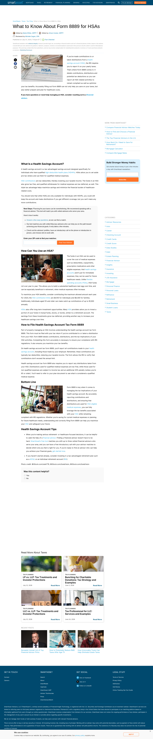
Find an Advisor (140, 3)
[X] (15, 60)
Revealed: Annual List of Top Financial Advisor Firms (32, 651)
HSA (69, 309)
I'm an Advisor (127, 3)
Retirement (48, 2)
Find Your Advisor (65, 242)
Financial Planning (63, 2)
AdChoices (116, 683)
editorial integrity (33, 43)
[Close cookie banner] (150, 731)
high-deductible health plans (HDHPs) (60, 172)
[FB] (15, 63)
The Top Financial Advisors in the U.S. (121, 138)
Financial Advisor (113, 261)
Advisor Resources (113, 222)
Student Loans (112, 308)
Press (42, 696)
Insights (109, 265)
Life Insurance (111, 278)
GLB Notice (116, 687)
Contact (6, 677)
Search (42, 677)
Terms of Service (118, 677)
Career (109, 231)
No (27, 478)
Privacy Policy (117, 680)
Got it (131, 734)
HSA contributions (28, 181)
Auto (108, 226)
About (42, 680)
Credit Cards (111, 239)
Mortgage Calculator (114, 149)
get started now (58, 451)
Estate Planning (112, 256)
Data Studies (111, 248)
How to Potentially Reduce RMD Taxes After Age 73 (62, 651)
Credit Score (111, 243)
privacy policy (80, 735)
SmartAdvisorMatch (46, 700)
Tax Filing (30, 21)
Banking (76, 2)
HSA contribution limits (41, 298)
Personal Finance (113, 286)
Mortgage (30, 2)
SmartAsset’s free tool (39, 441)
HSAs (23, 309)
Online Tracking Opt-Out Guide (123, 690)
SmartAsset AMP (45, 690)
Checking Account (113, 235)
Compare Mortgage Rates (116, 153)
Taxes (39, 2)
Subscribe (122, 179)
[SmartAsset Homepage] (15, 3)
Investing (86, 2)
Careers (6, 680)
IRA (65, 459)
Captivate (43, 687)
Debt (108, 252)
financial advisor (49, 438)
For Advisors (98, 2)
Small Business (112, 303)
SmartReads (110, 2)
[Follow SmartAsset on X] (77, 681)
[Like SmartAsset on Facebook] (77, 677)
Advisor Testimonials (47, 693)
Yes (27, 475)
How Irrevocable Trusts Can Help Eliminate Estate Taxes (89, 651)
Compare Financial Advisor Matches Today (123, 127)
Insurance (110, 269)
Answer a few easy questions (37, 220)
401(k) (32, 459)
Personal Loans (112, 290)
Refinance (110, 295)
